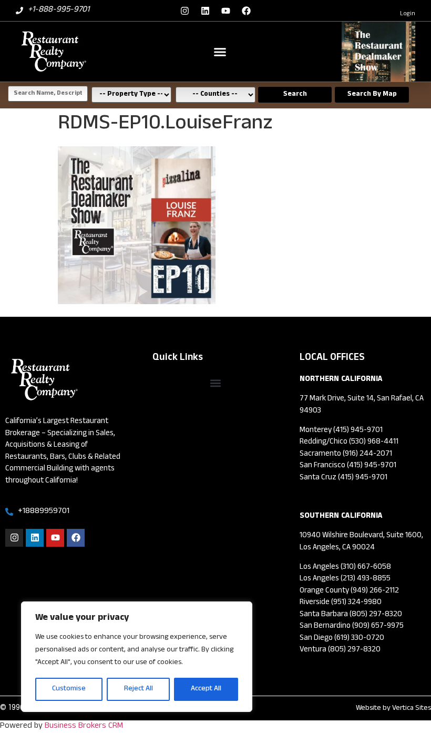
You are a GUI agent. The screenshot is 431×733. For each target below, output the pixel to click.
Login (407, 14)
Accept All (206, 689)
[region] (136, 656)
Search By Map (372, 94)
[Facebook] (246, 10)
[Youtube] (226, 10)
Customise (69, 689)
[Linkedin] (205, 10)
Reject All (138, 689)
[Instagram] (185, 10)
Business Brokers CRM (84, 726)
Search (295, 94)
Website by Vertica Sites (393, 708)
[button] (220, 52)
